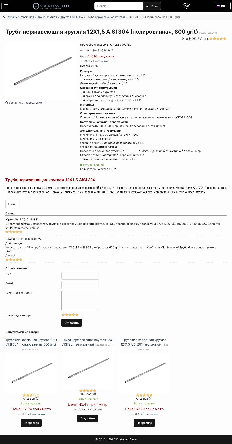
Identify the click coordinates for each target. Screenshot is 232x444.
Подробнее (31, 423)
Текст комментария (18, 292)
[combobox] (118, 6)
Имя (8, 274)
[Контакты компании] (186, 6)
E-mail (9, 283)
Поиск (154, 6)
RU (223, 6)
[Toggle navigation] (6, 6)
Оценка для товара (18, 315)
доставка (104, 61)
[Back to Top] (225, 437)
